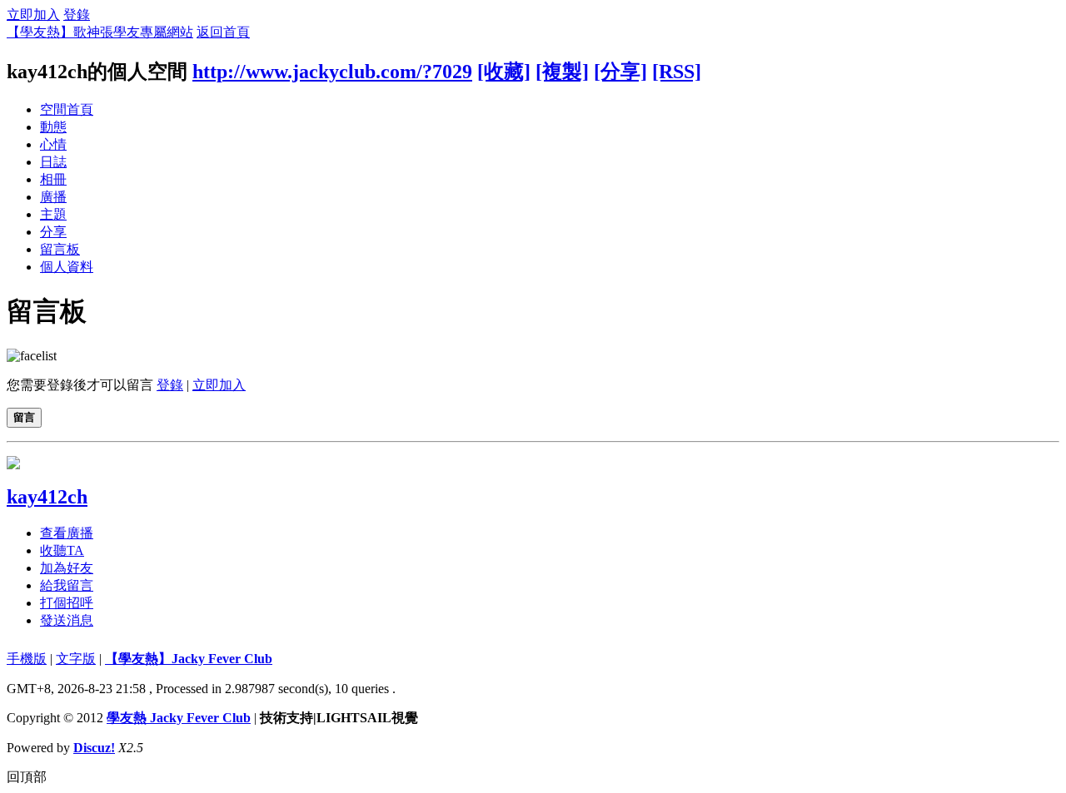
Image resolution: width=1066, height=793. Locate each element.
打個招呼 (66, 603)
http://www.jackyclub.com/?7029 (332, 71)
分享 (53, 232)
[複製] (562, 71)
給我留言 (66, 585)
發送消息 (66, 620)
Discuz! (94, 748)
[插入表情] (32, 356)
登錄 (76, 14)
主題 (53, 214)
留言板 (60, 249)
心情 (53, 144)
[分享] (620, 71)
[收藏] (504, 71)
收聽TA (62, 550)
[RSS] (676, 71)
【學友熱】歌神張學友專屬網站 (100, 32)
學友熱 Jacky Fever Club (179, 718)
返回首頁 (223, 32)
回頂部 (27, 777)
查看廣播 (66, 533)
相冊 (53, 179)
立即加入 (33, 14)
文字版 (76, 659)
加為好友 (66, 568)
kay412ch (47, 497)
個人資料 (66, 267)
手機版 (27, 659)
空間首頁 (66, 109)
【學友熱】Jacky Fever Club (188, 659)
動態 (53, 127)
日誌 (53, 162)
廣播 (53, 197)
